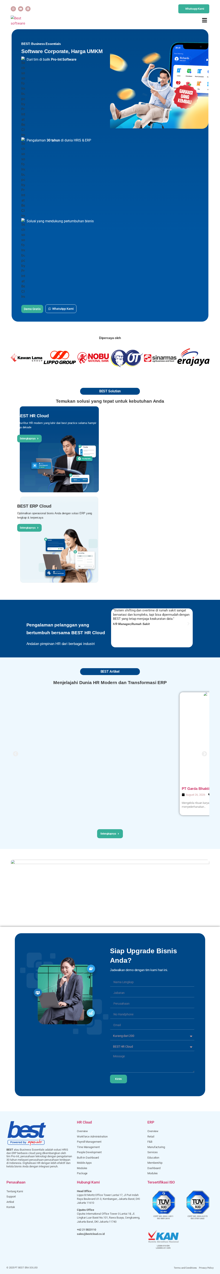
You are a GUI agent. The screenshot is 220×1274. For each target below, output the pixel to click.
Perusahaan (16, 1182)
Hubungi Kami (88, 1182)
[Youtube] (20, 8)
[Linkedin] (28, 8)
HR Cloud (84, 1122)
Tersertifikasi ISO (161, 1182)
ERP (150, 1122)
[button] (159, 80)
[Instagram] (13, 8)
